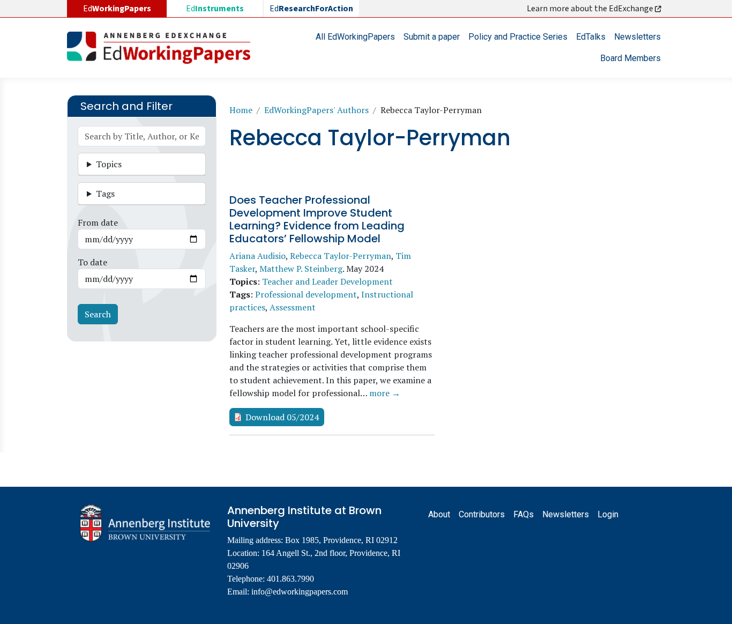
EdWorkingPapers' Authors (316, 110)
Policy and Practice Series (517, 37)
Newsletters (637, 37)
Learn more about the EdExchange (591, 8)
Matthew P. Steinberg (300, 268)
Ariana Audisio (257, 256)
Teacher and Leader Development (327, 281)
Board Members (630, 58)
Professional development (306, 294)
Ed (215, 8)
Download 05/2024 (282, 417)
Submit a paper (432, 37)
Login (607, 514)
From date (98, 222)
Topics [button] (109, 164)
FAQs (523, 514)
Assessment (293, 307)
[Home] (163, 48)
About (439, 514)
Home (240, 110)
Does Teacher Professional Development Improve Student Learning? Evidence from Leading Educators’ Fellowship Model (317, 219)
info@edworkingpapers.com (299, 591)
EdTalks (591, 37)
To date (92, 262)
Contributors (482, 514)
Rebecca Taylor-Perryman (340, 256)
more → (384, 393)
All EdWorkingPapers (355, 37)
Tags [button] (105, 193)
